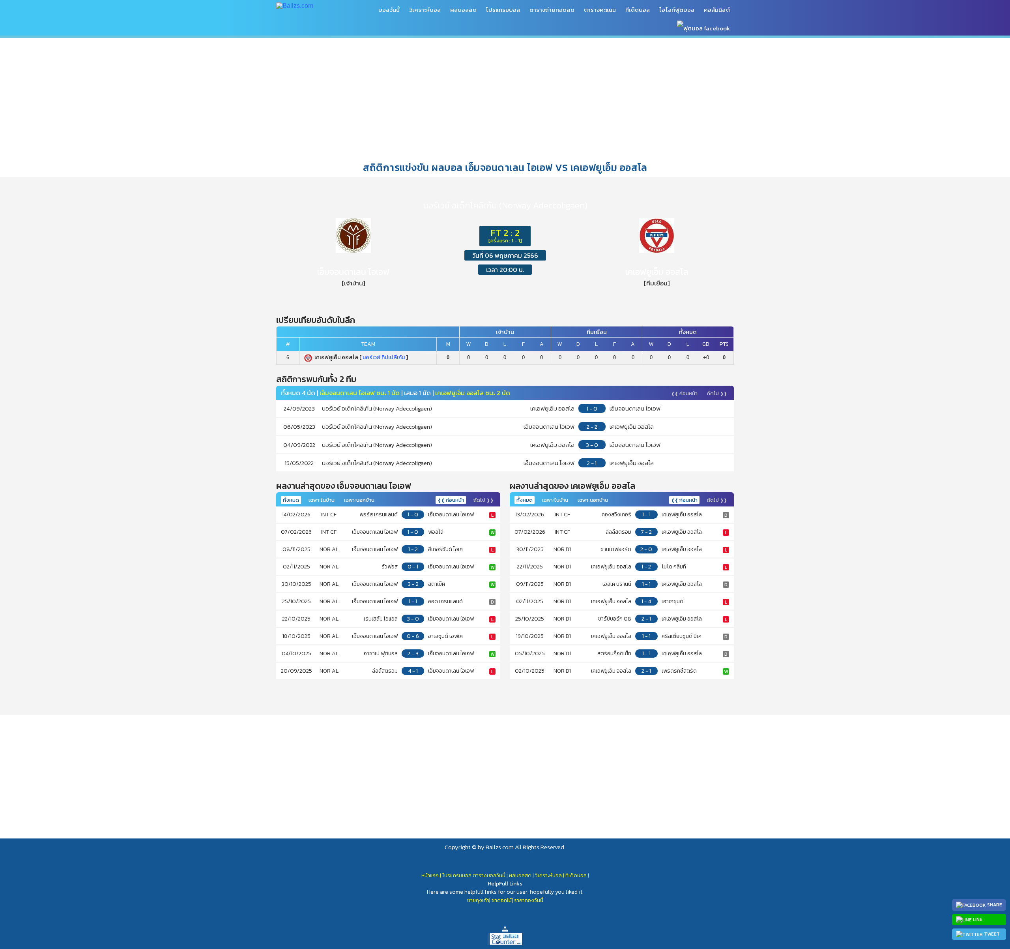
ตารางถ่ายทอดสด (551, 9)
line (977, 919)
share (994, 904)
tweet (991, 934)
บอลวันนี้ (389, 9)
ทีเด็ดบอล (637, 9)
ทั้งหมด (291, 500)
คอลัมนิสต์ (717, 9)
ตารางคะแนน (600, 9)
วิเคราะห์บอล (425, 9)
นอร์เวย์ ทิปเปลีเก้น (384, 357)
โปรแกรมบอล (503, 9)
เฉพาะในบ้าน (322, 500)
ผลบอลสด (463, 9)
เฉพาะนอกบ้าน (359, 500)
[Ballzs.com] (294, 5)
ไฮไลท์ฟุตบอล (676, 9)
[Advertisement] (505, 98)
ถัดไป (717, 393)
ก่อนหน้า (684, 393)
